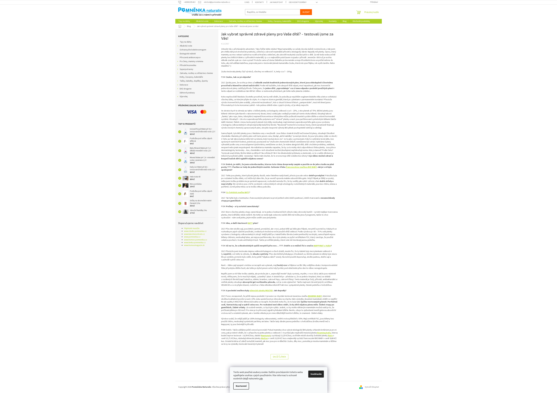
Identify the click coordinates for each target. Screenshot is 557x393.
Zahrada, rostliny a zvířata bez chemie (196, 73)
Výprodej (184, 96)
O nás (246, 2)
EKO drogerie (185, 88)
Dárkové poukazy (187, 92)
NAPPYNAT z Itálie (322, 245)
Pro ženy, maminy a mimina (191, 61)
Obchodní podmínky (298, 2)
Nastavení (241, 386)
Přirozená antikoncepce (190, 57)
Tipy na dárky (185, 41)
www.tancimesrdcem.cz (194, 234)
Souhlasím (316, 374)
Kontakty (259, 2)
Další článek (279, 356)
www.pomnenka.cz (192, 237)
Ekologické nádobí (188, 53)
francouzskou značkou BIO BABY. (301, 167)
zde (261, 378)
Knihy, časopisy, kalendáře (191, 77)
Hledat (306, 12)
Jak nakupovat (276, 2)
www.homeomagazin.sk (194, 245)
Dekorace (184, 84)
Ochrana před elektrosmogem (193, 49)
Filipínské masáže (192, 228)
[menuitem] (184, 21)
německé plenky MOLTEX (261, 290)
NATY (250, 223)
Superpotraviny (186, 69)
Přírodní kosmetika (188, 65)
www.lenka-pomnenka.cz (195, 242)
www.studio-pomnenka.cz (195, 231)
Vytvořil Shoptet (372, 387)
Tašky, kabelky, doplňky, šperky (194, 81)
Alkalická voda (186, 45)
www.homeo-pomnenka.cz (195, 240)
